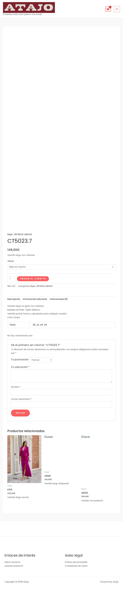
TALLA (10, 261)
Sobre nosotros (12, 562)
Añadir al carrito (33, 278)
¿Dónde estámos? (13, 566)
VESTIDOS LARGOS (23, 234)
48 (45, 324)
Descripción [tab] (13, 299)
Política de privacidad (76, 562)
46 (41, 324)
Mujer (10, 234)
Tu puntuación (20, 359)
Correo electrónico (21, 399)
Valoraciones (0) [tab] (59, 299)
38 (34, 324)
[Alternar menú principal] (117, 9)
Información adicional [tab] (35, 299)
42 (37, 324)
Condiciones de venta (76, 566)
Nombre (16, 387)
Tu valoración (20, 367)
